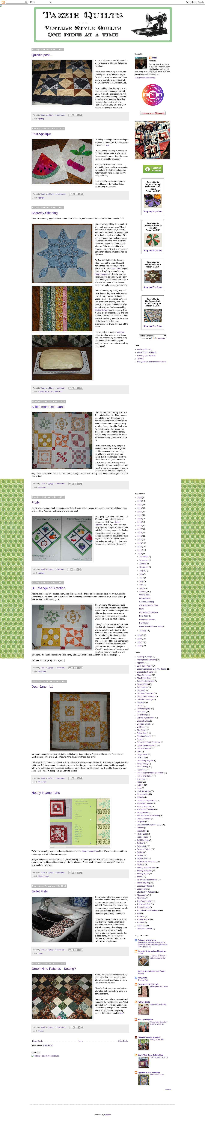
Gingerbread (142, 755)
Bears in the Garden (145, 672)
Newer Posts (37, 1041)
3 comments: (60, 950)
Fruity (36, 502)
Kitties (139, 782)
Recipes (140, 852)
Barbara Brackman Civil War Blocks (151, 669)
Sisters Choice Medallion (147, 880)
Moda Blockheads (144, 803)
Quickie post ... (42, 55)
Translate (161, 339)
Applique (41, 198)
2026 (139, 498)
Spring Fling (142, 889)
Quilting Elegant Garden (159, 986)
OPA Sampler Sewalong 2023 (149, 825)
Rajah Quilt (141, 846)
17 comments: (61, 1027)
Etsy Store (141, 730)
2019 (139, 522)
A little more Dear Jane (48, 407)
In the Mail (141, 779)
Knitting (140, 785)
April (142, 585)
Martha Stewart (101, 310)
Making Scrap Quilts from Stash (151, 971)
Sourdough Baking (144, 886)
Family (139, 739)
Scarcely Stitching (45, 213)
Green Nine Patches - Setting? (54, 969)
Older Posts (123, 1041)
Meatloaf (120, 332)
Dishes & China (143, 721)
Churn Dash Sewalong (146, 696)
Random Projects (144, 849)
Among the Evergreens (146, 660)
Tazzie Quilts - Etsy (144, 349)
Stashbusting (142, 895)
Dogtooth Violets (144, 724)
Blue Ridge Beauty (144, 678)
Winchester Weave (144, 929)
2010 (139, 554)
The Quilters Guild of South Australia (151, 362)
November (144, 560)
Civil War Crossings (145, 700)
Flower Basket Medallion (147, 745)
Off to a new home (157, 1075)
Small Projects (143, 883)
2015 (139, 536)
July (141, 574)
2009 (139, 635)
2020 (139, 519)
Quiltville (140, 359)
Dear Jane (116, 268)
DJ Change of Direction (48, 588)
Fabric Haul (58, 391)
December (144, 557)
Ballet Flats (40, 891)
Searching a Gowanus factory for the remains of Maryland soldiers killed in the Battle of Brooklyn (152, 945)
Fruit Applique (41, 134)
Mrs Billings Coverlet (145, 810)
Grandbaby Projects (145, 761)
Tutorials (140, 922)
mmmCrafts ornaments (146, 800)
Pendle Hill (141, 831)
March (142, 588)
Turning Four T (143, 920)
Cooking (41, 391)
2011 (139, 550)
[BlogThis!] (72, 115)
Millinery (140, 797)
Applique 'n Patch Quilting (149, 1073)
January (143, 631)
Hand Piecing (142, 764)
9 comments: (60, 778)
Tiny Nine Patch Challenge (148, 910)
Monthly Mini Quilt (144, 806)
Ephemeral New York (147, 940)
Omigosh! (141, 822)
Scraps (41, 1031)
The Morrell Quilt (144, 904)
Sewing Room (143, 874)
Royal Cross (142, 858)
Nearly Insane (101, 274)
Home (80, 1041)
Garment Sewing (144, 748)
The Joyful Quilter (145, 1020)
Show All (168, 1089)
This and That (143, 980)
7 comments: (60, 668)
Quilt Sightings (143, 840)
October (143, 564)
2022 (139, 512)
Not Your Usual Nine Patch (148, 816)
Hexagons (141, 770)
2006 (139, 646)
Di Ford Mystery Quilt (145, 718)
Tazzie (154, 58)
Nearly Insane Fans (46, 793)
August (143, 571)
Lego (139, 788)
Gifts (139, 751)
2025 (139, 501)
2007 (139, 642)
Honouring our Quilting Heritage (150, 773)
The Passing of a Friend (159, 1057)
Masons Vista (142, 794)
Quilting (41, 119)
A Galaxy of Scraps (144, 657)
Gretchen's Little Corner (148, 984)
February (143, 592)
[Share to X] (75, 115)
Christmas (141, 690)
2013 (139, 543)
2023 (139, 508)
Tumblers (141, 917)
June (142, 578)
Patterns (140, 828)
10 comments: (61, 194)
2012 (139, 547)
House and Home (144, 776)
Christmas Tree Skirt (145, 693)
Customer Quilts (143, 709)
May (141, 581)
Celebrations (142, 687)
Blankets (141, 973)
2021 (139, 515)
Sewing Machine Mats (146, 867)
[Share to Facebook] (78, 115)
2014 (139, 540)
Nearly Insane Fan (90, 851)
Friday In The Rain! (157, 1039)
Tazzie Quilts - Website (146, 356)
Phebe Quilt (142, 834)
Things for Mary (143, 907)
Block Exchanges (144, 675)
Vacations (141, 926)
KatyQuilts (142, 978)
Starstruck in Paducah (146, 892)
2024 (139, 505)
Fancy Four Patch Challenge (148, 742)
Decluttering (142, 715)
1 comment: (60, 569)
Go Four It (141, 758)
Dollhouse (141, 727)
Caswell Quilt (142, 684)
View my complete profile (145, 78)
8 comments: (60, 115)
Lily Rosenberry (143, 791)
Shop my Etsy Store (152, 211)
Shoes (40, 953)
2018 (139, 526)
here (107, 145)
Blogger (107, 1115)
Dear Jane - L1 (42, 686)
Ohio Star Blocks (144, 819)
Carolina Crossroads (145, 681)
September (144, 567)
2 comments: (60, 872)
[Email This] (69, 115)
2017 (139, 529)
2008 (139, 639)
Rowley (140, 855)
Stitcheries (141, 898)
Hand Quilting (142, 767)
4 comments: (60, 388)
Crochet (140, 706)
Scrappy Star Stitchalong (147, 862)
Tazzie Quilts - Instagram (147, 352)
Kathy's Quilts (144, 1002)
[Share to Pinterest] (81, 115)
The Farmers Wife (144, 901)
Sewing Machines (144, 871)
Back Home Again (144, 666)
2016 (139, 533)
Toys (139, 913)
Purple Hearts (142, 837)
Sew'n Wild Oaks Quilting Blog (150, 1055)
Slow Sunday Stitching (158, 1004)
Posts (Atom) (48, 1045)
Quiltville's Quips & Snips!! (149, 1037)
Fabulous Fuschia (144, 736)
